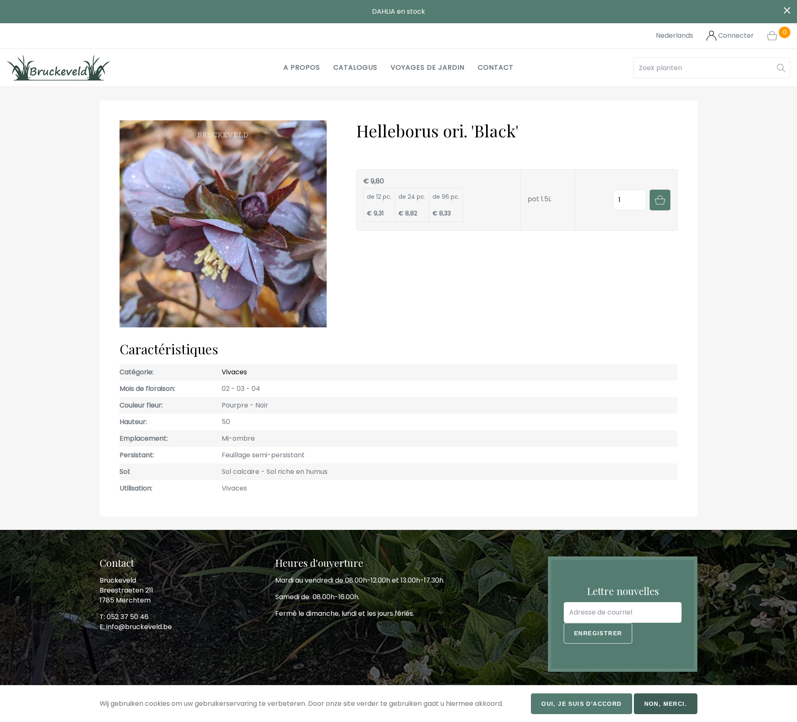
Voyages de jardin (428, 67)
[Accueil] (58, 67)
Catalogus (355, 67)
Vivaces (234, 372)
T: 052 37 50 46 (124, 617)
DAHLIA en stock (398, 11)
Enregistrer (598, 633)
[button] (781, 67)
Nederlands (674, 35)
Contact (495, 67)
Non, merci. (665, 703)
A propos (302, 67)
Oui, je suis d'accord (581, 703)
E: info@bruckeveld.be (136, 627)
